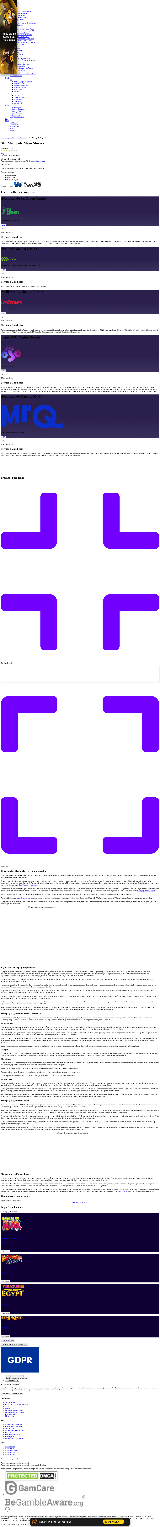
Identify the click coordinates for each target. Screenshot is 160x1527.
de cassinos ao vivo (20, 13)
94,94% (4, 1272)
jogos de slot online (23, 898)
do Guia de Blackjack (17, 109)
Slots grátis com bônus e (18, 70)
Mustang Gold (14, 126)
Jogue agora (5, 1251)
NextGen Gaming (20, 97)
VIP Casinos (18, 25)
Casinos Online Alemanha (23, 35)
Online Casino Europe (21, 33)
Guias (7, 105)
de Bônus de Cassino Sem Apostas (21, 68)
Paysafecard (18, 50)
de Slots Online (19, 84)
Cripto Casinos (19, 19)
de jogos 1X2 (18, 99)
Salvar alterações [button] (16, 1394)
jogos (7, 78)
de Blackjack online (21, 85)
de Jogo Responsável (17, 117)
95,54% (4, 1304)
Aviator (12, 130)
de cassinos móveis (20, 15)
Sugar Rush (14, 125)
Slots (7, 121)
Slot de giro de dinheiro (7, 1323)
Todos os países (19, 44)
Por (11, 80)
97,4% (4, 1242)
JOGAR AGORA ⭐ (113, 1521)
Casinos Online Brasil (21, 37)
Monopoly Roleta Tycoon (146, 891)
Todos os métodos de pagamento (25, 60)
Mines (12, 128)
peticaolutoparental (7, 138)
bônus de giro (123, 1191)
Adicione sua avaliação (80, 1202)
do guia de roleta (15, 107)
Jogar (3, 225)
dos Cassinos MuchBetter (22, 58)
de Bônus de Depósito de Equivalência (23, 74)
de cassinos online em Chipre (24, 39)
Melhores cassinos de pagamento (25, 23)
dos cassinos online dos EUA (24, 31)
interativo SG (18, 103)
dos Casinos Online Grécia (23, 41)
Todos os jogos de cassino (23, 82)
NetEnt (16, 95)
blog (6, 119)
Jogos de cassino (21, 138)
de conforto (18, 56)
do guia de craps (15, 115)
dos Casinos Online (20, 17)
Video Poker (18, 89)
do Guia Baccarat (16, 113)
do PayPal (17, 48)
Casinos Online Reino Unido (24, 29)
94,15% (4, 1327)
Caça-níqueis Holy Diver (7, 1300)
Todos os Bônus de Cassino (19, 64)
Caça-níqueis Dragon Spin (8, 1268)
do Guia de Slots (15, 111)
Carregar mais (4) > (8, 1340)
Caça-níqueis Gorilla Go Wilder (9, 1238)
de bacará (17, 91)
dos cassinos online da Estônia (24, 43)
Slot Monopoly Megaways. (28, 885)
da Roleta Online (20, 87)
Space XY (13, 123)
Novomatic (18, 101)
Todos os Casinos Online (22, 11)
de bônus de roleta (16, 76)
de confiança (18, 54)
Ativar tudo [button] (5, 1394)
